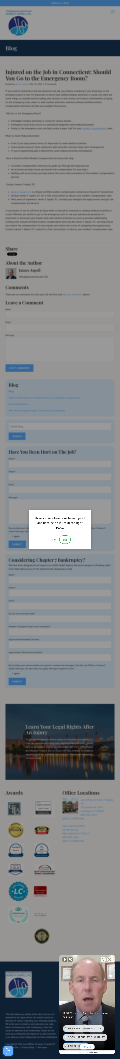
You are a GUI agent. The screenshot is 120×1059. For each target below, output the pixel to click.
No (54, 539)
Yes (65, 539)
